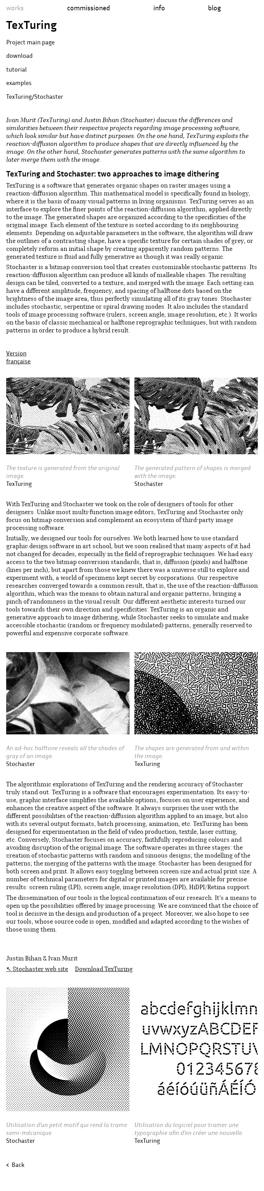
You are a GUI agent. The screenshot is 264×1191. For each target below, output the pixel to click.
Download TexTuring (104, 969)
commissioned (88, 7)
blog (214, 7)
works (15, 7)
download (19, 56)
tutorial (16, 69)
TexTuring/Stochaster (34, 96)
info (159, 7)
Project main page (30, 42)
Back (15, 1165)
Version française (18, 357)
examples (19, 83)
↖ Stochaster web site (37, 969)
